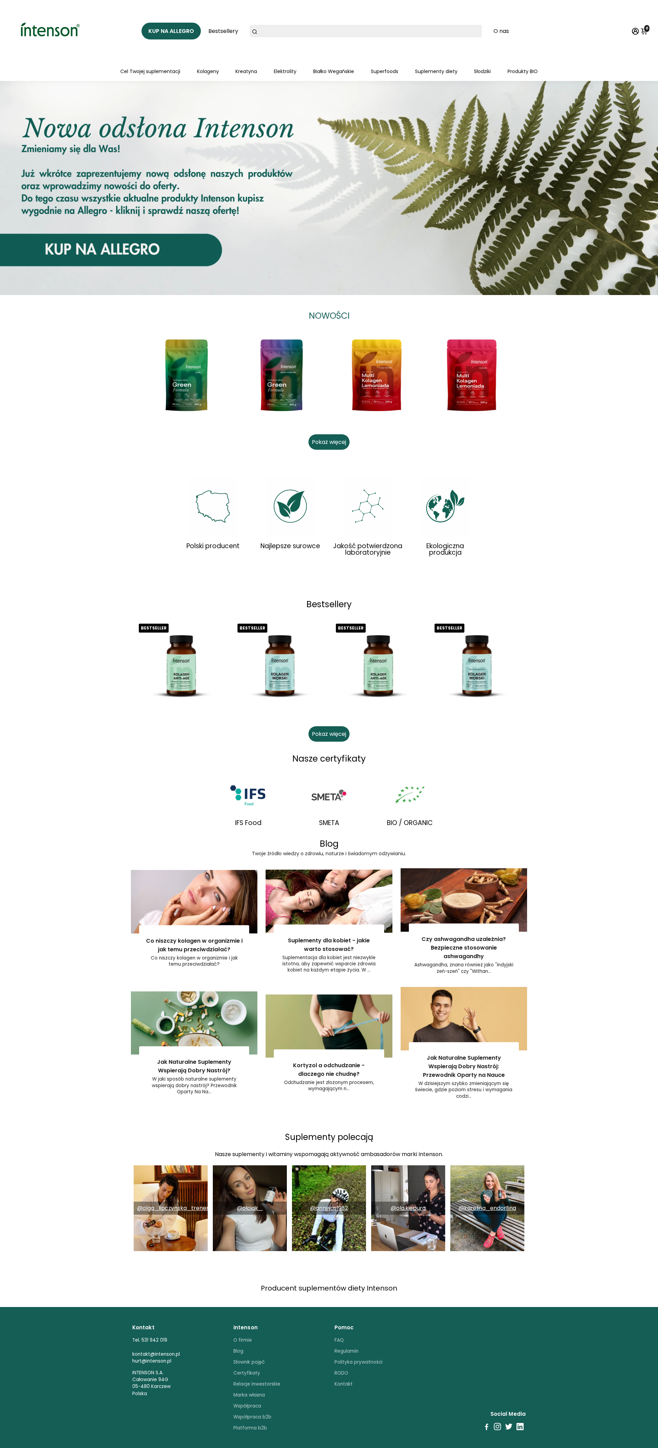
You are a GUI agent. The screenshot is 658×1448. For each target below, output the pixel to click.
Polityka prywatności (358, 1362)
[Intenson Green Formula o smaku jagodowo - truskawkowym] (282, 375)
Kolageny (208, 71)
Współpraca (247, 1406)
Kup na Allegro (171, 31)
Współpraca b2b (252, 1417)
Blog (238, 1351)
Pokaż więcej (329, 442)
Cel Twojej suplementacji (150, 71)
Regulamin (346, 1351)
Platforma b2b (250, 1428)
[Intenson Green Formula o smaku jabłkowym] (186, 375)
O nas (501, 31)
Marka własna (249, 1395)
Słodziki (482, 71)
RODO (341, 1373)
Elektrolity (285, 71)
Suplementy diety (436, 71)
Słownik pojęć (249, 1362)
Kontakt (343, 1384)
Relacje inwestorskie (256, 1384)
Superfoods (384, 71)
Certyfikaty (246, 1373)
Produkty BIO (523, 71)
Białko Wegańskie (333, 71)
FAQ (339, 1340)
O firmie (242, 1340)
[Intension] (52, 30)
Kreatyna (246, 71)
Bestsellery (223, 31)
